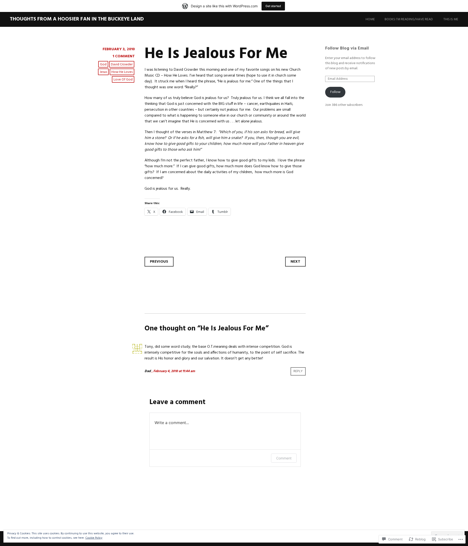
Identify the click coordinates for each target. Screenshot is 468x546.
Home (370, 19)
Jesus (103, 72)
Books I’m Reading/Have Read (409, 19)
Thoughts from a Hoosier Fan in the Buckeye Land (77, 19)
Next (295, 261)
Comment (284, 458)
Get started (273, 6)
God (103, 64)
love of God (123, 79)
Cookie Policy (93, 538)
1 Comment (124, 56)
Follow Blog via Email (347, 48)
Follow (335, 92)
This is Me (450, 19)
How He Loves (122, 72)
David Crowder (122, 64)
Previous (159, 261)
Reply (298, 371)
